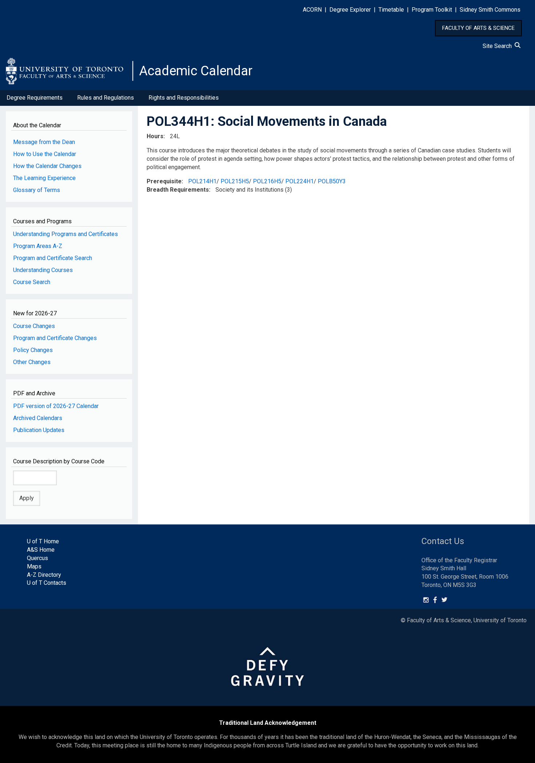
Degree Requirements (35, 97)
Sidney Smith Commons (490, 9)
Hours (155, 136)
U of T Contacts (46, 582)
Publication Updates (38, 430)
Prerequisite (164, 181)
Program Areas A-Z (37, 246)
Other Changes (32, 362)
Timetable (391, 9)
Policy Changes (33, 350)
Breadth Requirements (178, 189)
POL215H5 (235, 181)
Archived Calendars (37, 418)
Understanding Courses (43, 270)
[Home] (69, 71)
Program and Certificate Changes (55, 338)
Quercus (37, 558)
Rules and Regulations (105, 97)
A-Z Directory (44, 574)
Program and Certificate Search (52, 258)
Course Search (31, 282)
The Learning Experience (44, 178)
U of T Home (43, 541)
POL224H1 (299, 181)
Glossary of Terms (36, 190)
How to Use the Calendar (44, 154)
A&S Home (41, 549)
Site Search (499, 46)
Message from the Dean (44, 142)
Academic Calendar (196, 71)
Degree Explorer (350, 9)
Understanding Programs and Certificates (65, 234)
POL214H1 (202, 181)
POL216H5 (267, 181)
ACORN (312, 9)
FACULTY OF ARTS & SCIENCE (478, 28)
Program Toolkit (432, 9)
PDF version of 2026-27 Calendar (56, 406)
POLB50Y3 (332, 181)
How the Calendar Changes (47, 166)
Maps (34, 566)
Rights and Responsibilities (183, 97)
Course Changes (34, 326)
